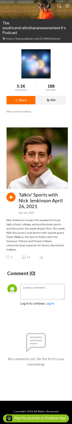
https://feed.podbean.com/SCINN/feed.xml (33, 38)
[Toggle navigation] (67, 5)
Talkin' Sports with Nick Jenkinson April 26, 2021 (41, 200)
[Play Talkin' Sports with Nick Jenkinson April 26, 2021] (11, 197)
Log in (50, 303)
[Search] (59, 6)
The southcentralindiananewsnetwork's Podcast (34, 27)
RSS (52, 100)
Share (23, 100)
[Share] (41, 257)
